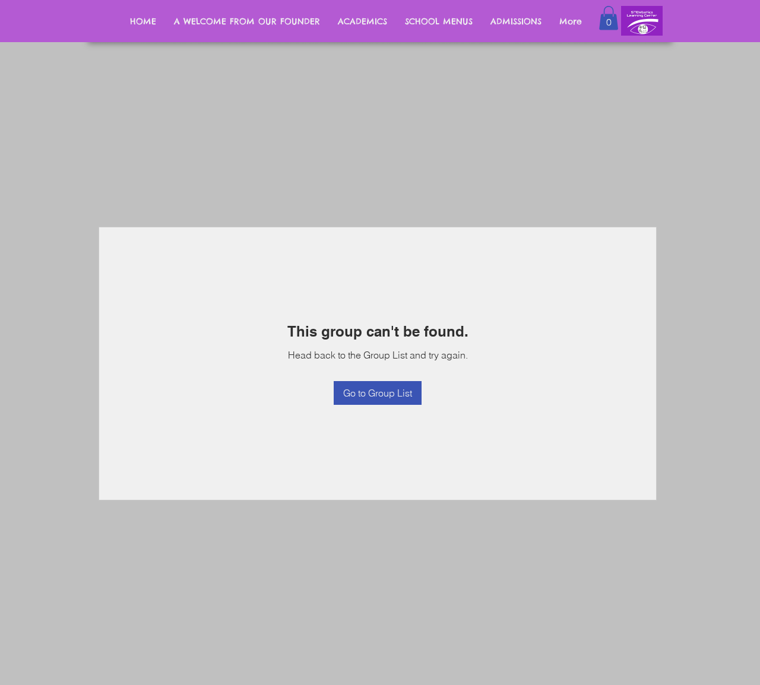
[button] (608, 18)
